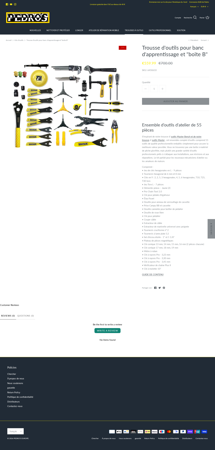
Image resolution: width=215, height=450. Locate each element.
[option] (67, 105)
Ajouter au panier (176, 101)
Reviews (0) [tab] (8, 315)
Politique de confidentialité (20, 397)
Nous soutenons (15, 383)
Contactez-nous (15, 406)
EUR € (203, 6)
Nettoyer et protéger (58, 30)
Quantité (146, 82)
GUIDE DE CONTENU (153, 274)
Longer (79, 30)
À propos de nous (15, 378)
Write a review (107, 330)
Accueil (9, 40)
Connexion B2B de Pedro (199, 2)
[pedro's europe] (28, 17)
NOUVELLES (35, 30)
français (193, 6)
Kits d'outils (18, 40)
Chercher (11, 374)
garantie (11, 387)
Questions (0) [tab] (25, 315)
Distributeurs (13, 401)
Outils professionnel (160, 30)
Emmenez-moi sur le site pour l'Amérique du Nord (168, 2)
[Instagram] (15, 4)
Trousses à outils (134, 30)
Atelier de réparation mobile (104, 30)
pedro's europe (21, 438)
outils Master (158, 140)
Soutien (181, 30)
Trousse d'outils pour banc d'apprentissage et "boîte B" (47, 40)
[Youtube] (11, 4)
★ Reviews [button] (211, 229)
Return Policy (13, 392)
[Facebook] (7, 4)
